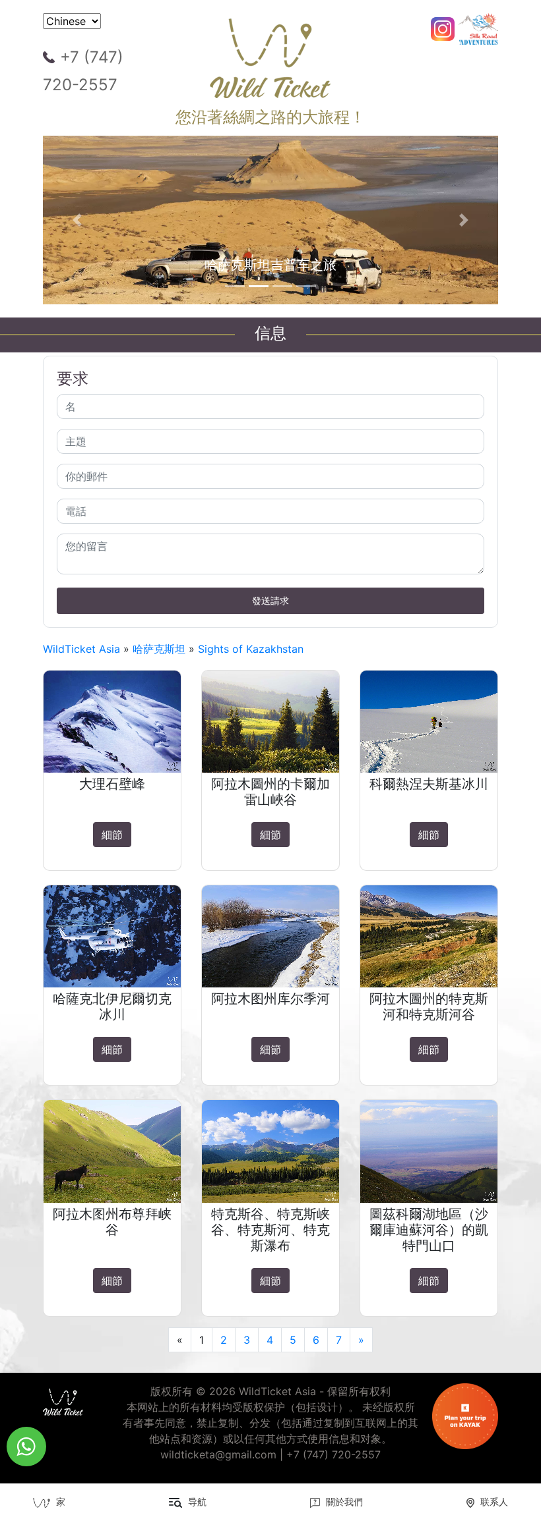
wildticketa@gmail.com (218, 1454)
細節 (112, 834)
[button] (77, 220)
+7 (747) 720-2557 (83, 70)
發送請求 (270, 600)
